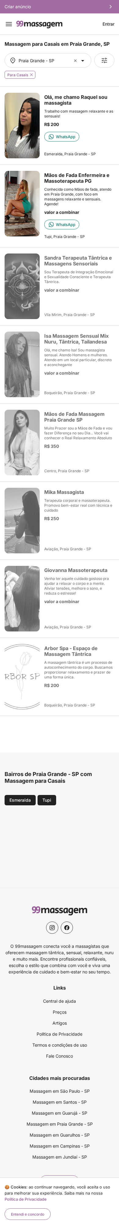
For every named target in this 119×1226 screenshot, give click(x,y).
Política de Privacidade (59, 1034)
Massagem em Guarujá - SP (59, 1113)
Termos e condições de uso (59, 1045)
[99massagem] (39, 24)
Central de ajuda (59, 1001)
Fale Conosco (59, 1056)
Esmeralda (20, 800)
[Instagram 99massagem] (52, 928)
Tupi (46, 800)
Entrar (108, 24)
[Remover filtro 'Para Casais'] (31, 74)
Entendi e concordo (27, 1214)
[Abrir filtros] (104, 60)
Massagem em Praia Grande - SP (60, 1124)
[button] (76, 60)
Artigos (59, 1023)
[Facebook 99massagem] (67, 928)
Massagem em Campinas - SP (60, 1146)
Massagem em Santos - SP (60, 1102)
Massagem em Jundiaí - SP (59, 1156)
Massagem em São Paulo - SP (60, 1091)
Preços (60, 1012)
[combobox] (47, 60)
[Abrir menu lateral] (9, 24)
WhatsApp (65, 136)
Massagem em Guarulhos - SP (60, 1135)
